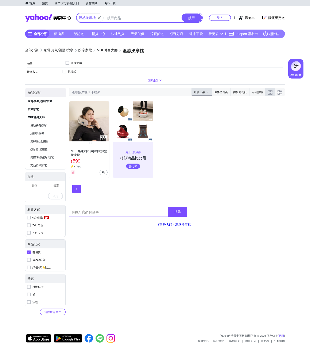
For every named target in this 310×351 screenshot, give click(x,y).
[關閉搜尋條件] (99, 17)
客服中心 (203, 341)
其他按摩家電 (38, 165)
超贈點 (274, 33)
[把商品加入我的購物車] (104, 172)
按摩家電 (33, 109)
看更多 (214, 33)
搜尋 (177, 211)
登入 (220, 17)
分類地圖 (279, 341)
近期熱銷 (257, 92)
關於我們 (218, 341)
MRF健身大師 (36, 117)
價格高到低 (240, 92)
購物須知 (234, 341)
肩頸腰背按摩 (38, 125)
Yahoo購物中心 (48, 18)
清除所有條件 (52, 312)
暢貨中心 (98, 33)
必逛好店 (176, 33)
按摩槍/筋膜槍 (39, 149)
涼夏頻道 (157, 33)
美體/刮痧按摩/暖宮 (42, 157)
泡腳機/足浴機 (39, 141)
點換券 (59, 33)
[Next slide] (106, 121)
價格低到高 (221, 92)
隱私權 (265, 341)
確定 (55, 196)
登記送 (79, 33)
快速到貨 (118, 33)
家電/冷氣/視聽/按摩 (40, 101)
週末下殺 (196, 33)
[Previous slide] (72, 121)
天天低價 (137, 33)
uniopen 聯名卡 (246, 33)
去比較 (133, 166)
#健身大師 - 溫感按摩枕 (174, 224)
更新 (281, 335)
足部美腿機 (37, 133)
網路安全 (250, 341)
